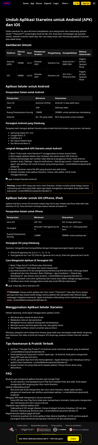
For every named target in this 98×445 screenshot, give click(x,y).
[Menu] (94, 3)
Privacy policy (56, 425)
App (32, 3)
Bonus (39, 3)
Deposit (47, 3)
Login (56, 3)
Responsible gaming (39, 425)
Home (26, 3)
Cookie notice (22, 425)
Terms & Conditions (73, 425)
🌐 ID (76, 3)
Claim (73, 438)
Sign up (86, 3)
